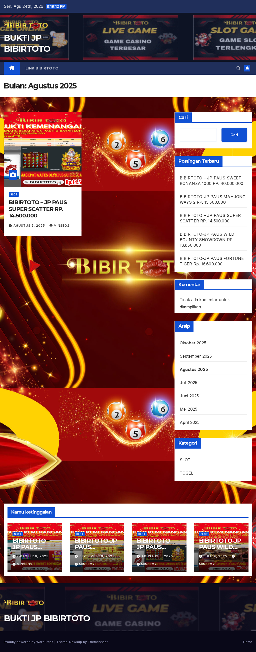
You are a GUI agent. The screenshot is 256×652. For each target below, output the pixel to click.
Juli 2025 (189, 382)
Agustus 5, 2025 (30, 225)
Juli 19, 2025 (216, 556)
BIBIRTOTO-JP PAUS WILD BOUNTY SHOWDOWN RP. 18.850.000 (207, 240)
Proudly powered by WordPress (29, 642)
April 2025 (190, 422)
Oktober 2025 (193, 342)
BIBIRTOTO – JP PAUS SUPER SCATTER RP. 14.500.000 (38, 209)
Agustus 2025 (194, 369)
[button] (238, 68)
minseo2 (62, 225)
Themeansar (98, 642)
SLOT (14, 194)
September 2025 (196, 356)
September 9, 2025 (97, 556)
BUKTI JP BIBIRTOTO (47, 618)
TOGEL (187, 473)
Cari (183, 117)
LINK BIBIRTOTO (42, 68)
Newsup (75, 642)
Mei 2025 (189, 409)
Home (247, 642)
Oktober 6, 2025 (32, 556)
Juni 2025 (189, 395)
